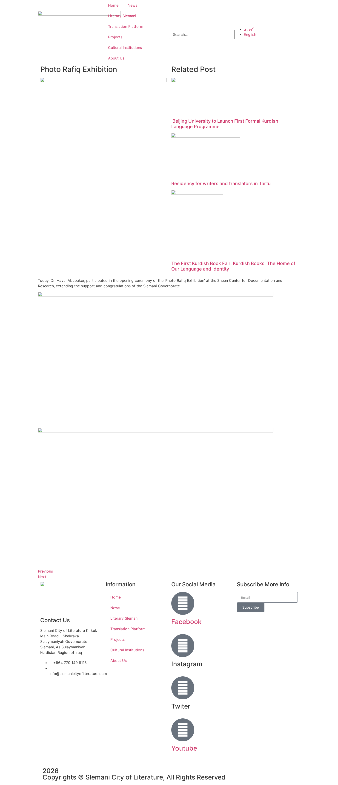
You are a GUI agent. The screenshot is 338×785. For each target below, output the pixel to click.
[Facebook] (182, 603)
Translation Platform (125, 26)
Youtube (184, 748)
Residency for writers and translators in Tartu (221, 183)
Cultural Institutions (125, 47)
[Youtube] (182, 729)
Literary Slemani (122, 16)
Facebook (186, 622)
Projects (115, 37)
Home (113, 5)
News (132, 5)
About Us (116, 58)
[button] (202, 27)
